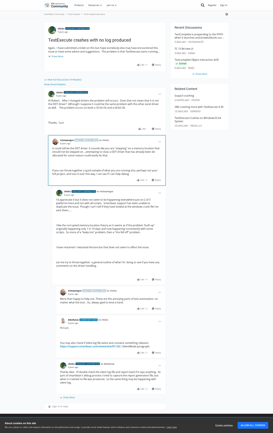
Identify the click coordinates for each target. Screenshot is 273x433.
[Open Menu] (226, 14)
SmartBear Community (54, 14)
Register (212, 5)
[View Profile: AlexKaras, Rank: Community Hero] (63, 321)
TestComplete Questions (94, 14)
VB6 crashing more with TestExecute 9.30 (199, 107)
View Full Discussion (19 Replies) (64, 79)
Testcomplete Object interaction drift (197, 59)
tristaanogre (67, 140)
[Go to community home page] (56, 5)
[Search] (203, 5)
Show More (57, 56)
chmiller (195, 99)
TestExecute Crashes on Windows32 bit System (198, 119)
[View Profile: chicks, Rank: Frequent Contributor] (52, 30)
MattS (191, 67)
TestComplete (74, 14)
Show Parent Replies (55, 84)
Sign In (223, 5)
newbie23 (195, 110)
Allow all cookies (253, 425)
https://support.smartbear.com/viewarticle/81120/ (90, 346)
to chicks (104, 140)
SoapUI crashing (184, 95)
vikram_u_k (196, 125)
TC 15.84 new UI (184, 48)
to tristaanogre (105, 191)
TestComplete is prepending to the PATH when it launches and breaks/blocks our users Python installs (199, 36)
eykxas (191, 52)
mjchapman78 (195, 41)
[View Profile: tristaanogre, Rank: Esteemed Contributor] (55, 142)
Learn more (172, 427)
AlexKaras (73, 319)
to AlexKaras (107, 363)
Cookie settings (224, 425)
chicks (61, 28)
